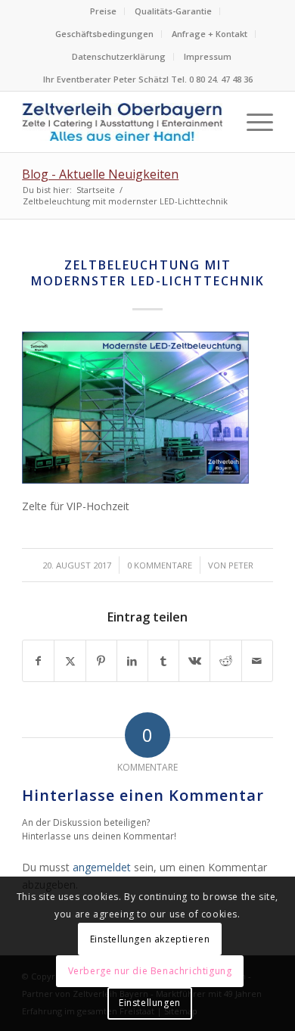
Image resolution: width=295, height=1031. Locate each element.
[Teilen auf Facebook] (38, 660)
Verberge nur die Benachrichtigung (150, 970)
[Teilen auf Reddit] (225, 660)
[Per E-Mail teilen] (257, 660)
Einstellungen (150, 1002)
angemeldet (102, 867)
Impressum (207, 56)
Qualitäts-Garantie (173, 11)
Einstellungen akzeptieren (150, 939)
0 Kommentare (159, 565)
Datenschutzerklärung (119, 56)
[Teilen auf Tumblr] (163, 660)
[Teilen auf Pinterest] (101, 660)
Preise (103, 11)
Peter (240, 565)
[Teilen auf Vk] (194, 660)
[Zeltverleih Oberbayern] (122, 122)
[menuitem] (103, 11)
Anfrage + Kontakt (209, 33)
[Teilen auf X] (69, 660)
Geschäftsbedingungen (104, 33)
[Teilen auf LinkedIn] (132, 660)
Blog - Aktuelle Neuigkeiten (100, 174)
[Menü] (252, 122)
